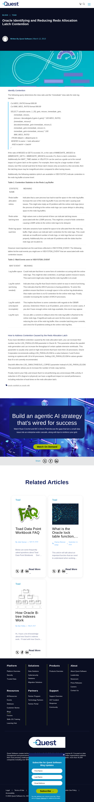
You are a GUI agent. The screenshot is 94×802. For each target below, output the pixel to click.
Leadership (75, 675)
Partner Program (34, 696)
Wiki (28, 385)
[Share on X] (45, 461)
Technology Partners (35, 700)
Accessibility (10, 793)
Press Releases (76, 683)
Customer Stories (13, 708)
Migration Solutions (35, 682)
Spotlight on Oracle (19, 385)
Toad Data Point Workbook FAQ (28, 530)
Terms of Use (19, 790)
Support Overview (55, 696)
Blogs (5, 15)
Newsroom (74, 679)
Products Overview (56, 671)
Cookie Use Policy (70, 790)
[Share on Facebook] (51, 461)
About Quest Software (79, 671)
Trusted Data (11, 679)
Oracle (10, 385)
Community (53, 707)
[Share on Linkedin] (56, 461)
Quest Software (25, 39)
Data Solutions (33, 671)
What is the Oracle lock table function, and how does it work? (64, 532)
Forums (9, 715)
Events (9, 700)
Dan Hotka (21, 626)
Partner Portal (33, 704)
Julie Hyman (22, 542)
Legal (8, 790)
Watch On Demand (47, 447)
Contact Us (75, 690)
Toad (14, 15)
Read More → (34, 571)
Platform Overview (13, 671)
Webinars (10, 704)
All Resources (12, 696)
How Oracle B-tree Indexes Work (27, 616)
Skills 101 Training (13, 719)
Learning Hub (12, 723)
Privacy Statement (41, 798)
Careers (73, 687)
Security (10, 675)
